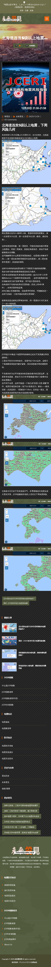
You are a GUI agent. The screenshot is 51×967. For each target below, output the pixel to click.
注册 (26, 10)
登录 (21, 10)
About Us (8, 944)
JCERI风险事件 (10, 939)
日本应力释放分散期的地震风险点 (17, 821)
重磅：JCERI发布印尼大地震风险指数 (16, 603)
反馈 (31, 10)
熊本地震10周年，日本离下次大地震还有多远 (21, 816)
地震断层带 (6, 728)
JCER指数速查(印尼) (10, 698)
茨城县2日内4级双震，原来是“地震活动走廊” (21, 832)
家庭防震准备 (9, 885)
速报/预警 (6, 788)
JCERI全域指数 (7, 704)
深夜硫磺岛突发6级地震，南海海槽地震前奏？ (32, 654)
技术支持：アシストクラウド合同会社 (24, 962)
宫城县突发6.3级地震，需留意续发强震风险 (32, 667)
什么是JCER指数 (8, 685)
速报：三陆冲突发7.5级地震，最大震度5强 (20, 811)
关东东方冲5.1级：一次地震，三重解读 (19, 827)
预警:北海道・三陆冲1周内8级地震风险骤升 (21, 805)
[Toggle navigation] (46, 18)
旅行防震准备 (9, 890)
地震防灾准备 (7, 745)
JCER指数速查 (7, 692)
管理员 (7, 116)
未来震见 (32, 46)
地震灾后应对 (7, 758)
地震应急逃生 (7, 752)
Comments (12, 119)
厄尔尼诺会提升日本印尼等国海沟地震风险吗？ (19, 599)
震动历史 (5, 776)
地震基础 (5, 722)
